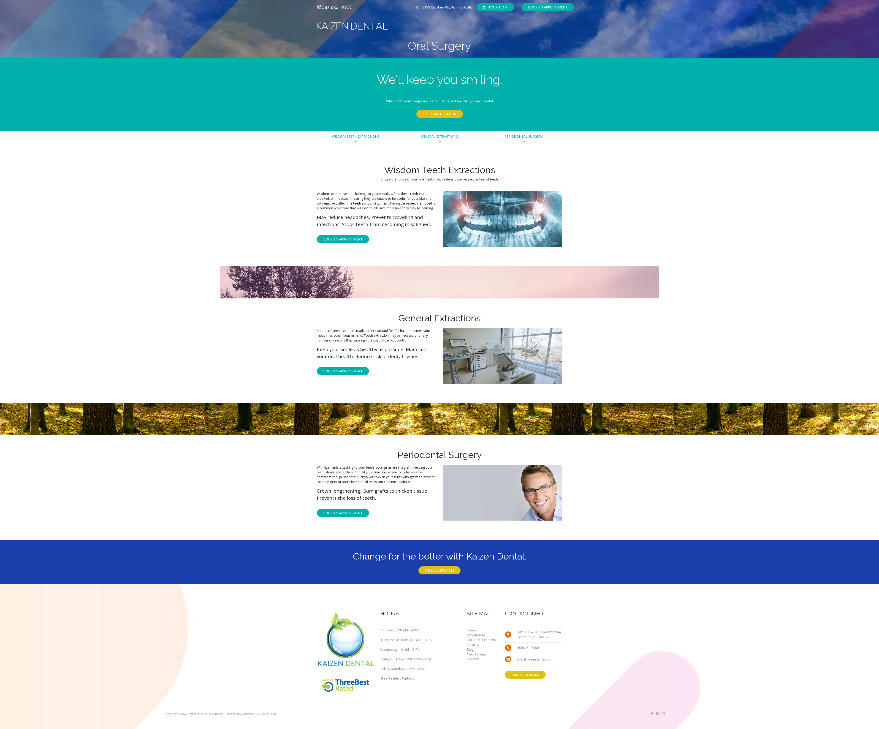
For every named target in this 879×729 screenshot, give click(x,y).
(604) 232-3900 (334, 7)
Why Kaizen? (476, 635)
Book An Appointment (343, 239)
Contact (472, 659)
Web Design (216, 713)
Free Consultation (439, 114)
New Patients (477, 654)
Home (471, 630)
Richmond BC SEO (253, 713)
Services (473, 644)
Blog (470, 649)
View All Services (439, 570)
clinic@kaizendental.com (534, 659)
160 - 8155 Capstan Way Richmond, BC (443, 7)
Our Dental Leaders (481, 640)
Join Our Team (495, 7)
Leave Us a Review (525, 674)
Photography (233, 713)
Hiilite (273, 713)
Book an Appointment (547, 7)
